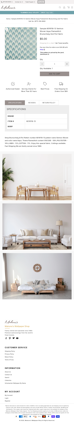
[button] (71, 7)
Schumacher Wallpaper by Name (15, 383)
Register (7, 401)
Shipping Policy (10, 351)
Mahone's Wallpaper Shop (33, 420)
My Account (9, 395)
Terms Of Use (9, 360)
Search (7, 377)
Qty (41, 59)
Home (8, 19)
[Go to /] (8, 7)
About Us (8, 372)
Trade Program (29, 2)
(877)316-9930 (7, 2)
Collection (8, 380)
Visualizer (41, 2)
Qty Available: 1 (46, 68)
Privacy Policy (9, 354)
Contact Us (18, 2)
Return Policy (9, 357)
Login (6, 398)
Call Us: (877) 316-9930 (37, 21)
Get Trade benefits (61, 43)
